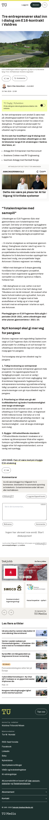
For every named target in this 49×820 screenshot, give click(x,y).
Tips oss (41, 712)
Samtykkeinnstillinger (12, 765)
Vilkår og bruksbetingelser (14, 770)
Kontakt (5, 798)
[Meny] (44, 4)
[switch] (42, 105)
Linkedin (5, 751)
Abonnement (8, 792)
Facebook (6, 746)
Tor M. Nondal (8, 734)
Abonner (36, 5)
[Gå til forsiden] (4, 5)
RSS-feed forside (10, 742)
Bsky (4, 756)
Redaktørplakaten (21, 783)
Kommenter (21, 78)
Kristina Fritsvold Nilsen (13, 725)
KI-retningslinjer (9, 774)
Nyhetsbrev (7, 760)
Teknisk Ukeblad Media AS (22, 807)
